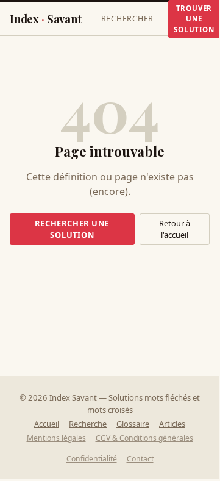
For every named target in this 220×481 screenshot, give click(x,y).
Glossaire (132, 423)
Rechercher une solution (72, 229)
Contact (140, 459)
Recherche (88, 423)
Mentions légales (56, 438)
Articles (172, 423)
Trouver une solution (194, 19)
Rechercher (127, 18)
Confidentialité (91, 459)
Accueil (46, 423)
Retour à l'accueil (174, 229)
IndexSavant (46, 18)
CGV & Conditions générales (144, 438)
